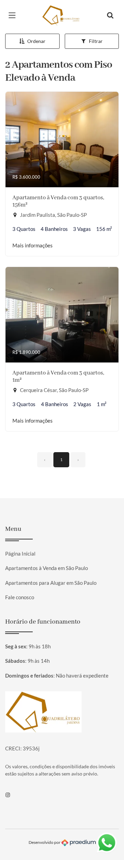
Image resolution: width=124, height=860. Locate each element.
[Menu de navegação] (13, 15)
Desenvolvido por (45, 842)
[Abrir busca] (110, 15)
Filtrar (96, 41)
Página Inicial (20, 553)
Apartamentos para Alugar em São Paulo (50, 583)
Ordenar (36, 41)
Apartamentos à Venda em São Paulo (46, 568)
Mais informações (32, 245)
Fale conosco (19, 597)
